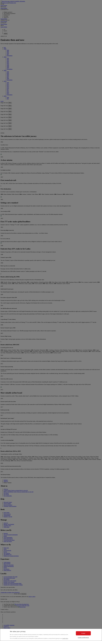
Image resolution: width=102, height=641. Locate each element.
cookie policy (65, 638)
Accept (83, 633)
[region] (51, 635)
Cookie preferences (83, 637)
